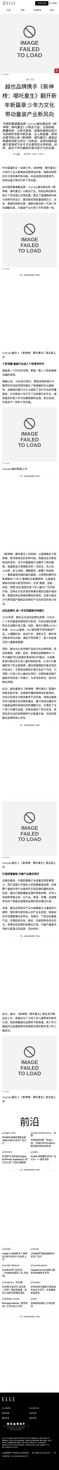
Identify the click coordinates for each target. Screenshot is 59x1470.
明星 (23, 10)
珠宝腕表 (37, 10)
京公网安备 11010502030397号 (29, 1454)
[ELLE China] (11, 3)
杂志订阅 (42, 3)
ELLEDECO (34, 1408)
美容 (52, 10)
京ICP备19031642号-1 (41, 1453)
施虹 (18, 154)
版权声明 (33, 1418)
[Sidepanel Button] (4, 3)
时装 (9, 10)
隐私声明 (5, 1418)
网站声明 (33, 1413)
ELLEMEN (6, 1408)
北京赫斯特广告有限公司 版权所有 (15, 1453)
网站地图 (5, 1413)
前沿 (29, 1123)
